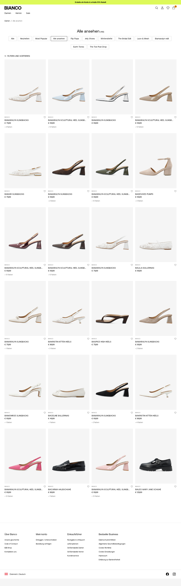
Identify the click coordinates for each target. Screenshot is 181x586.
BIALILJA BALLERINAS (144, 268)
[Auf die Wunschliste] (44, 117)
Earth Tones (78, 47)
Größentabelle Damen (75, 548)
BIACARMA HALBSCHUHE (59, 489)
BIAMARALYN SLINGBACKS (17, 120)
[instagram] (174, 574)
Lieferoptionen (72, 544)
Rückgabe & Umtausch (76, 540)
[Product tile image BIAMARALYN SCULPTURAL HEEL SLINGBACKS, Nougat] (155, 86)
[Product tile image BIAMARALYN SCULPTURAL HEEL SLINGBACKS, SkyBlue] (68, 86)
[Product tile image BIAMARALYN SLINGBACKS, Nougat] (155, 308)
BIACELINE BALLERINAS (58, 416)
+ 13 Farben (52, 127)
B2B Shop (8, 548)
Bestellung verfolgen (43, 544)
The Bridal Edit (124, 38)
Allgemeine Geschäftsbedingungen (112, 544)
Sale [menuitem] (28, 13)
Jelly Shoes (90, 38)
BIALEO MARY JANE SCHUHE (148, 489)
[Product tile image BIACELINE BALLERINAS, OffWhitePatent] (68, 382)
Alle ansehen (59, 38)
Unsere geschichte (12, 540)
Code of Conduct (11, 544)
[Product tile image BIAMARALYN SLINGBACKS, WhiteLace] (25, 86)
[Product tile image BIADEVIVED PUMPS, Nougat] (155, 160)
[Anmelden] (162, 8)
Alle (12, 38)
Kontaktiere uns (11, 552)
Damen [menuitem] (8, 13)
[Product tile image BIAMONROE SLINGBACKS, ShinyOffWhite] (25, 382)
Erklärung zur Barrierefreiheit (109, 560)
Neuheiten (24, 38)
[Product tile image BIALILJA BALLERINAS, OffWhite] (155, 234)
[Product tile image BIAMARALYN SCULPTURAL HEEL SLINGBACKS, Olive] (112, 160)
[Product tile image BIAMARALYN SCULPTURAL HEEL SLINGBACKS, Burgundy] (25, 234)
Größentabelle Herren (75, 552)
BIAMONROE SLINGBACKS (16, 416)
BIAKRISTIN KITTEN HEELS (59, 342)
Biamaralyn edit (162, 38)
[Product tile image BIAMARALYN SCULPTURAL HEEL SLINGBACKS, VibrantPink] (25, 456)
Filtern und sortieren (18, 56)
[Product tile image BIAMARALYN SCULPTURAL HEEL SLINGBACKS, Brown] (68, 234)
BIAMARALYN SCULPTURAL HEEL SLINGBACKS (69, 120)
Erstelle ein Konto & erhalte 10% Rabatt (90, 2)
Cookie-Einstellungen (107, 552)
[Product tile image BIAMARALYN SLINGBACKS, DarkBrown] (68, 160)
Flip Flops (75, 38)
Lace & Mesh (143, 38)
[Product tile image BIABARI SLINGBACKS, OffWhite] (25, 160)
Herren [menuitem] (19, 13)
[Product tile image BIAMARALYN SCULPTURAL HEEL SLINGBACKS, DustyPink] (112, 456)
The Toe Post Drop (98, 47)
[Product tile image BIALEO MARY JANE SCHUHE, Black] (155, 456)
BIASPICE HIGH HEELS (101, 342)
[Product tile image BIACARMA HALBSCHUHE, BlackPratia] (68, 456)
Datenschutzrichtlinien (107, 540)
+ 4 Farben (139, 422)
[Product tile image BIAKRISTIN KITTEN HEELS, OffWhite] (155, 382)
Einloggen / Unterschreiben (46, 540)
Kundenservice (73, 556)
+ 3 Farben (139, 201)
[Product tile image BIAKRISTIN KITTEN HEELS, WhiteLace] (68, 308)
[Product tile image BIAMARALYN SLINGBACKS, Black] (112, 382)
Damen (7, 21)
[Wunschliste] (168, 8)
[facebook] (167, 574)
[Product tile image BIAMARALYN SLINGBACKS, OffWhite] (25, 308)
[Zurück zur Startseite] (13, 8)
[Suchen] (157, 8)
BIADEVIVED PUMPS (144, 194)
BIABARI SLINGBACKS (14, 194)
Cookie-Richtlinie (105, 548)
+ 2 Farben (8, 127)
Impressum (103, 556)
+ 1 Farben (8, 348)
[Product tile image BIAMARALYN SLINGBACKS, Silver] (112, 86)
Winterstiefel (106, 38)
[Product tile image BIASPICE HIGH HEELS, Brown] (112, 308)
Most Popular (41, 38)
